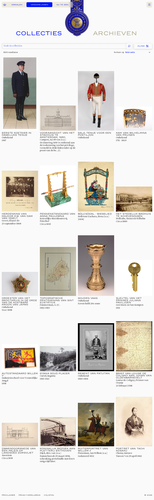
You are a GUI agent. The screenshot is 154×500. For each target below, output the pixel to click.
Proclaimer (8, 495)
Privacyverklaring (29, 495)
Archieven (115, 33)
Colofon (49, 495)
